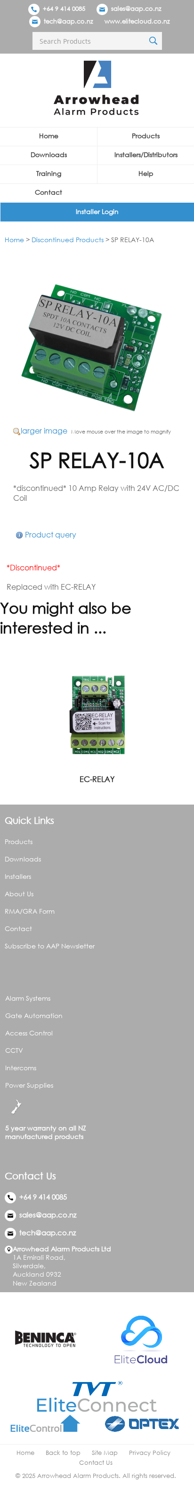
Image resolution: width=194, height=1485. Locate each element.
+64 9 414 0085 (63, 8)
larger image (44, 430)
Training (48, 173)
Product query (50, 534)
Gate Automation (34, 1015)
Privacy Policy (149, 1453)
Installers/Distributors (146, 154)
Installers (18, 876)
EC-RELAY (97, 779)
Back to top (63, 1453)
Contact (48, 192)
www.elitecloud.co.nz (137, 21)
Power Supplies (29, 1085)
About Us (19, 894)
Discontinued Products (68, 240)
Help (146, 173)
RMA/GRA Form (30, 911)
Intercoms (20, 1068)
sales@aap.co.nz (136, 8)
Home (48, 136)
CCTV (14, 1050)
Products (146, 136)
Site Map (105, 1453)
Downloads (49, 154)
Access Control (29, 1033)
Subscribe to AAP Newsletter (50, 946)
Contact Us (96, 1463)
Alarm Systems (27, 998)
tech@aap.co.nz (68, 21)
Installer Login (97, 211)
